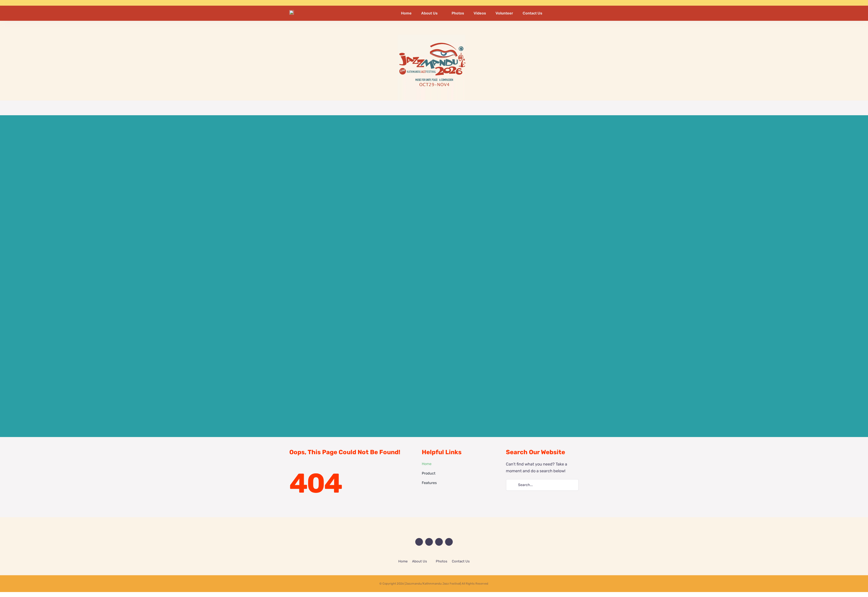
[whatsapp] (577, 3)
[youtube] (562, 3)
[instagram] (570, 3)
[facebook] (555, 3)
